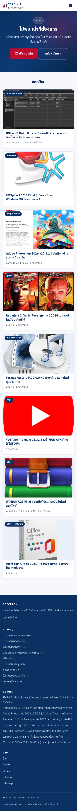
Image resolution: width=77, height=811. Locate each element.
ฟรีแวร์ (9, 658)
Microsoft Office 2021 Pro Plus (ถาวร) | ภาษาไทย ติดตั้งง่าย (37, 566)
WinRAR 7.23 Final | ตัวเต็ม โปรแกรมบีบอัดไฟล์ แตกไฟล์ (36, 503)
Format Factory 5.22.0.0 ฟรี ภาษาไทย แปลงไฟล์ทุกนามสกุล (37, 379)
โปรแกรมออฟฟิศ (14, 647)
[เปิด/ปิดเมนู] (70, 5)
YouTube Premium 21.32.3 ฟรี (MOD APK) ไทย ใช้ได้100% (37, 441)
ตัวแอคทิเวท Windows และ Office (23, 653)
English (7, 764)
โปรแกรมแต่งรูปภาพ (16, 664)
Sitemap (8, 783)
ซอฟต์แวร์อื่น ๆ (13, 670)
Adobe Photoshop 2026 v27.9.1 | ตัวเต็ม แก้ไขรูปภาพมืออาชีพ (37, 255)
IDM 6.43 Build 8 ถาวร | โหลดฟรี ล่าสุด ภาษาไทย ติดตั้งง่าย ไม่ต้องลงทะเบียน (37, 135)
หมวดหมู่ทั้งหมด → (12, 681)
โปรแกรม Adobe (14, 641)
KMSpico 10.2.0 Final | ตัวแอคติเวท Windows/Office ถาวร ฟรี (29, 197)
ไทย (5, 759)
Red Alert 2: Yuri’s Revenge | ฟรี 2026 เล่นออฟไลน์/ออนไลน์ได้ (37, 317)
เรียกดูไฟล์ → (10, 618)
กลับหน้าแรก (53, 53)
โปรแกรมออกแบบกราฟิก (18, 635)
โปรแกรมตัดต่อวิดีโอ (16, 676)
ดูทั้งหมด (7, 778)
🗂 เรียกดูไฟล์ (24, 53)
